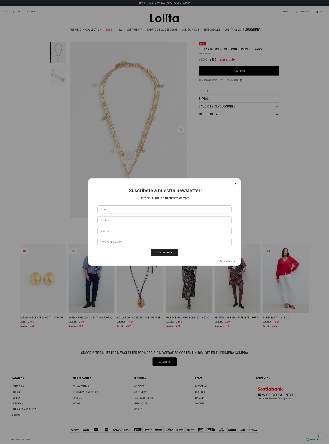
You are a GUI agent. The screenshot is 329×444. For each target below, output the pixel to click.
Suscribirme (164, 252)
